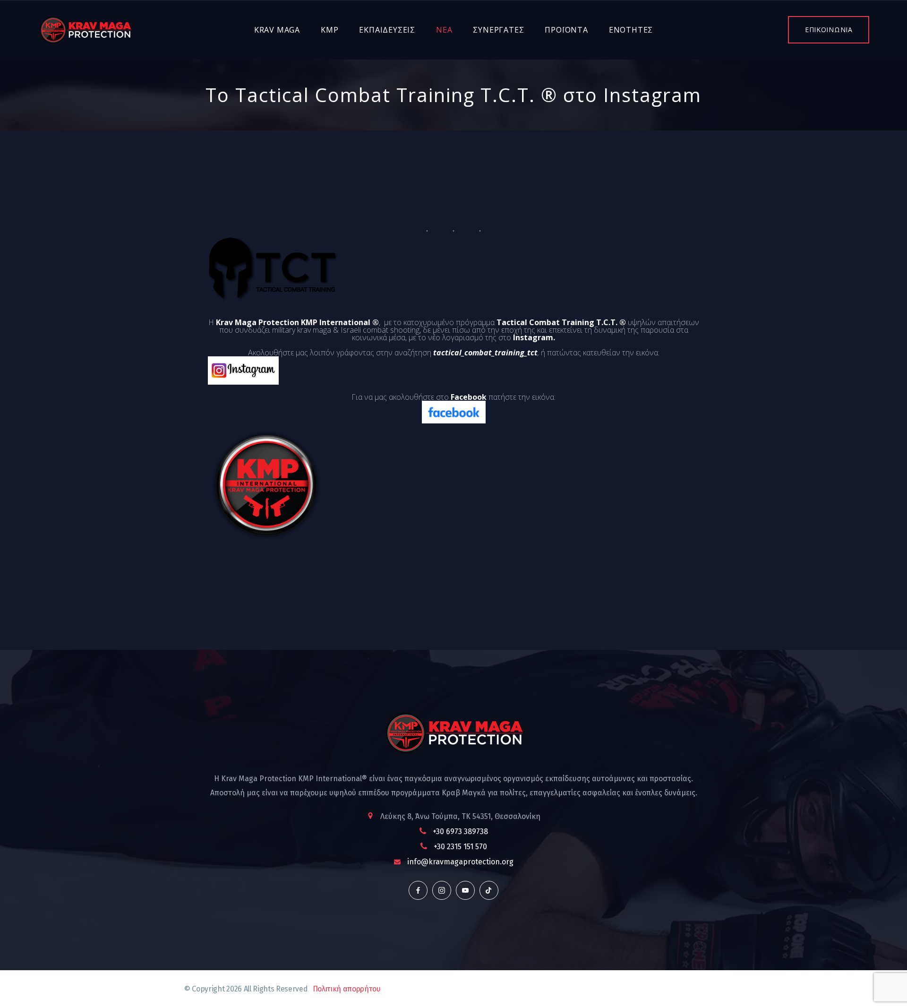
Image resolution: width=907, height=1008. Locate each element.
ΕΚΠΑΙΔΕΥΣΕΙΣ (387, 30)
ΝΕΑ (444, 30)
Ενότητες (631, 30)
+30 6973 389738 (460, 831)
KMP (329, 30)
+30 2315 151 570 (460, 846)
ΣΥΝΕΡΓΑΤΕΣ (498, 30)
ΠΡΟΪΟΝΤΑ (566, 30)
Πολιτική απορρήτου (347, 988)
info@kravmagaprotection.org (460, 861)
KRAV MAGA (277, 30)
